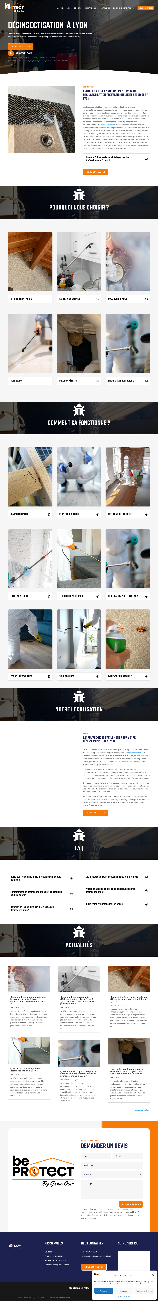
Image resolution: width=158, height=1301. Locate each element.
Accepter (104, 1291)
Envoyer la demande (131, 1204)
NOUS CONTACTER (146, 8)
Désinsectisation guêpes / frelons (57, 1265)
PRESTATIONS (90, 8)
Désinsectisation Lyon (19, 1007)
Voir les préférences (144, 1291)
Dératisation (49, 1252)
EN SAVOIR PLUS (24, 53)
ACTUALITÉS (105, 8)
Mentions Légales (124, 1296)
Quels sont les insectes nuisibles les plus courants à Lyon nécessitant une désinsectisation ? (28, 1000)
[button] (153, 1275)
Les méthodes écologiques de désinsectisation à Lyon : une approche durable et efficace (126, 1071)
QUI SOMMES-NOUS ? (74, 8)
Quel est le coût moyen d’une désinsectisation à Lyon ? (26, 1069)
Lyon (124, 118)
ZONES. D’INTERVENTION (122, 8)
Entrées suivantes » (142, 1110)
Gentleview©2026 (62, 1297)
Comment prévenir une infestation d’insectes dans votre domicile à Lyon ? (129, 999)
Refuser (123, 1291)
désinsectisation (108, 124)
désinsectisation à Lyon (110, 799)
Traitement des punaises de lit (55, 1260)
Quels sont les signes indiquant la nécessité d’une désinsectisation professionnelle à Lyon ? (78, 1073)
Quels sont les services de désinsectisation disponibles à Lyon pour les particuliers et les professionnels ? (77, 1000)
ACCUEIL (60, 8)
